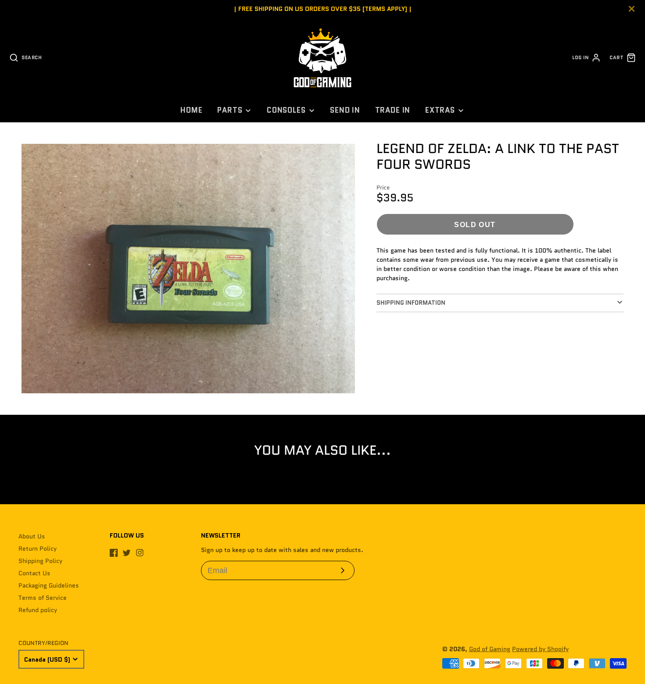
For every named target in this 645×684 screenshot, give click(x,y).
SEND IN (345, 110)
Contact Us (34, 573)
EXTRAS (440, 110)
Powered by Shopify (540, 649)
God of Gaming (489, 649)
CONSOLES (286, 110)
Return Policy (37, 548)
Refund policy (37, 610)
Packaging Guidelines (48, 585)
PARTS (229, 110)
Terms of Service (42, 597)
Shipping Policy (40, 560)
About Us (31, 536)
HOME (191, 110)
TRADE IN (393, 110)
